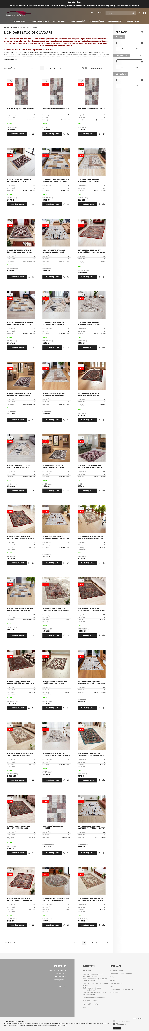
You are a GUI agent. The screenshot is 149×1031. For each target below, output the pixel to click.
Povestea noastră (90, 1001)
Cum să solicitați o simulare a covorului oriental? (94, 994)
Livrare (112, 980)
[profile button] (139, 13)
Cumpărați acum (17, 134)
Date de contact (116, 983)
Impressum (114, 992)
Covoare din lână (78, 21)
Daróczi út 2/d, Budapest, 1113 (57, 970)
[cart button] (144, 13)
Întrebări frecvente (90, 1004)
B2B (111, 986)
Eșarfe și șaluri (132, 21)
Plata (112, 977)
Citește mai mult (10, 59)
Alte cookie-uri (121, 1024)
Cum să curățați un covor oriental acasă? (96, 984)
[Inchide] (146, 3)
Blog (84, 1007)
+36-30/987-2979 (60, 977)
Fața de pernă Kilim (96, 21)
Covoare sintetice (18, 21)
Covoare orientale (39, 21)
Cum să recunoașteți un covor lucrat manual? (95, 980)
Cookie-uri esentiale (123, 1021)
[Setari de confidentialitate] (64, 986)
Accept (117, 1028)
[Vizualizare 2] (86, 68)
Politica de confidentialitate (121, 974)
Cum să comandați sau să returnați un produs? (93, 975)
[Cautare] (133, 13)
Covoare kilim (59, 21)
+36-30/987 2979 (60, 974)
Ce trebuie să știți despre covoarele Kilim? (93, 989)
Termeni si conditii (117, 971)
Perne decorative (115, 21)
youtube (60, 986)
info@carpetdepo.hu (60, 980)
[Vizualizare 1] (83, 68)
